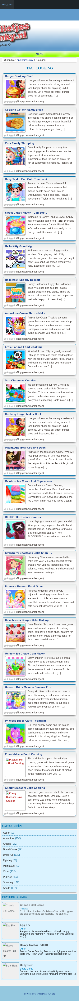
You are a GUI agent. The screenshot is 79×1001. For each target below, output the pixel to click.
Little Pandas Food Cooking (23, 346)
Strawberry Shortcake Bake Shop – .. (29, 552)
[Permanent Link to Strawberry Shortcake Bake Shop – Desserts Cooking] (15, 565)
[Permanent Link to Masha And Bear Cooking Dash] (15, 460)
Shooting (8, 882)
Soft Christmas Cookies (20, 380)
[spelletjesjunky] (40, 18)
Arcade (7, 843)
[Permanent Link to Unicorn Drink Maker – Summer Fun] (15, 700)
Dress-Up (8, 854)
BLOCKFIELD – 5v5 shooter (23, 517)
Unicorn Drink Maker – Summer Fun (28, 687)
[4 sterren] (12, 102)
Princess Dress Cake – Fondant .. (26, 720)
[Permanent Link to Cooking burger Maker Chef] (15, 426)
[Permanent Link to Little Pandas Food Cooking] (15, 359)
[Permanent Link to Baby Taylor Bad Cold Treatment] (15, 192)
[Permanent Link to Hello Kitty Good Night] (15, 259)
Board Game (10, 849)
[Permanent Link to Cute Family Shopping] (15, 156)
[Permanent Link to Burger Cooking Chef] (15, 89)
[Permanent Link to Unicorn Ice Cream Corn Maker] (15, 666)
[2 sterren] (7, 102)
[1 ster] (5, 102)
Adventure (8, 838)
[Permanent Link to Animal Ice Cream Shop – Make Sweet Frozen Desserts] (15, 326)
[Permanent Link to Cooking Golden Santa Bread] (15, 122)
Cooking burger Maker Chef (23, 414)
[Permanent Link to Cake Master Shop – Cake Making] (15, 632)
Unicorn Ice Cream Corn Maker (25, 653)
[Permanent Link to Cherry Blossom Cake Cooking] (15, 800)
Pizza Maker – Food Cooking (23, 754)
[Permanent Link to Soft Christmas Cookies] (15, 393)
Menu (39, 54)
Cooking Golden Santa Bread (24, 109)
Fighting (7, 860)
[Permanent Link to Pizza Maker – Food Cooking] (15, 767)
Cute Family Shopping (19, 143)
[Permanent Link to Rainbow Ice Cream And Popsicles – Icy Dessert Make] (15, 494)
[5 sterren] (14, 102)
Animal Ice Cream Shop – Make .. (26, 313)
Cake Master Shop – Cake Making (27, 620)
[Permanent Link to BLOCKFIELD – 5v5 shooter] (15, 529)
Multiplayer (9, 865)
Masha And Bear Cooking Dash (25, 447)
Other (6, 871)
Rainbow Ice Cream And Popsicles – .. (29, 481)
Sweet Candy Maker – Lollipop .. (26, 212)
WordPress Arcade (46, 993)
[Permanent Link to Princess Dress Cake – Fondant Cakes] (15, 733)
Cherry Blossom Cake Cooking (25, 787)
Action (6, 832)
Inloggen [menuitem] (7, 4)
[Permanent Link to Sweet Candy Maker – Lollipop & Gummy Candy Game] (15, 225)
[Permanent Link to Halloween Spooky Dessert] (15, 292)
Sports (6, 888)
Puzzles (7, 877)
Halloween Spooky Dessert (22, 279)
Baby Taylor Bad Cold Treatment (26, 179)
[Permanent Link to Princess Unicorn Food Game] (15, 599)
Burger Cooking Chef (19, 76)
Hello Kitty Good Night (20, 246)
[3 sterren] (10, 102)
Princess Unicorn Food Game (24, 586)
